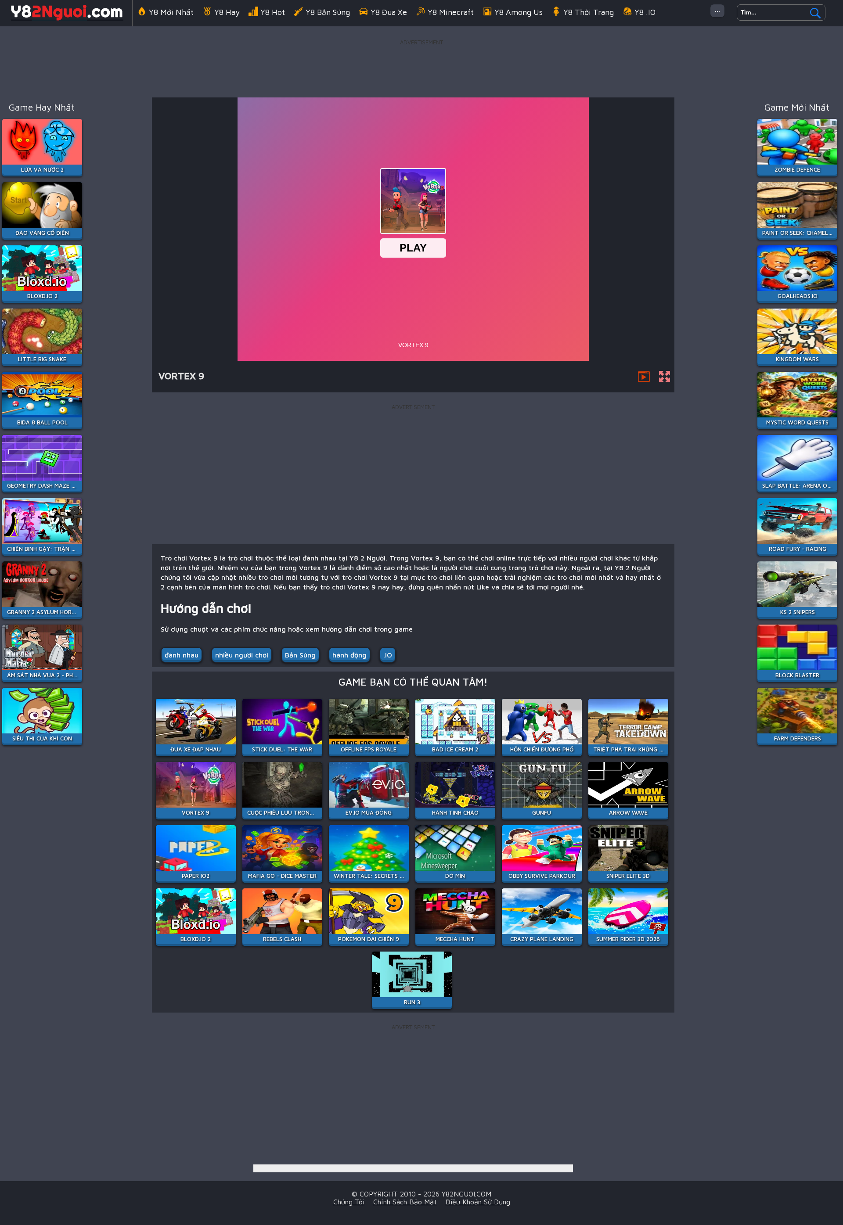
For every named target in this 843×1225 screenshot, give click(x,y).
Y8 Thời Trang (588, 12)
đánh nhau (181, 655)
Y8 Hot (272, 12)
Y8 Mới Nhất (171, 12)
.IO (387, 655)
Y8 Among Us (518, 12)
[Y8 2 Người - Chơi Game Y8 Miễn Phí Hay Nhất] (66, 19)
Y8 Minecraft (451, 12)
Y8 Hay (227, 12)
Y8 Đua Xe (389, 12)
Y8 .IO (645, 12)
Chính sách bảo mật (405, 1202)
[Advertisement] (421, 67)
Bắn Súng (300, 655)
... (717, 9)
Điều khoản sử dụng (478, 1202)
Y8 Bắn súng (328, 12)
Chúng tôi (348, 1202)
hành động (349, 655)
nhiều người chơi (241, 655)
